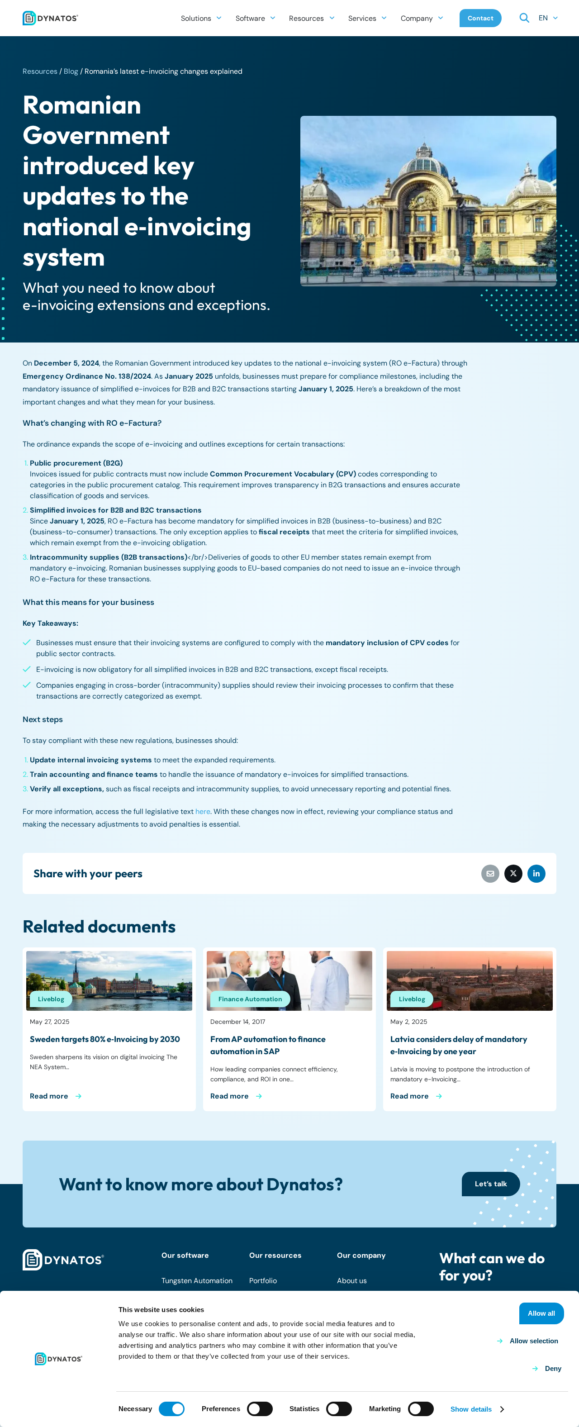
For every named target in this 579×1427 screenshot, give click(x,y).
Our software (185, 1255)
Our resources (275, 1255)
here (202, 811)
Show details (471, 1409)
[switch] (260, 1409)
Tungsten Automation (197, 1280)
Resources (40, 71)
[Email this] (490, 874)
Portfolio (263, 1280)
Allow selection (534, 1341)
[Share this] (513, 874)
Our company (361, 1255)
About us (352, 1280)
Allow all (541, 1313)
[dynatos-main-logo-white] (63, 1260)
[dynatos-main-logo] (50, 18)
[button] (219, 18)
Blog (71, 71)
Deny (553, 1368)
